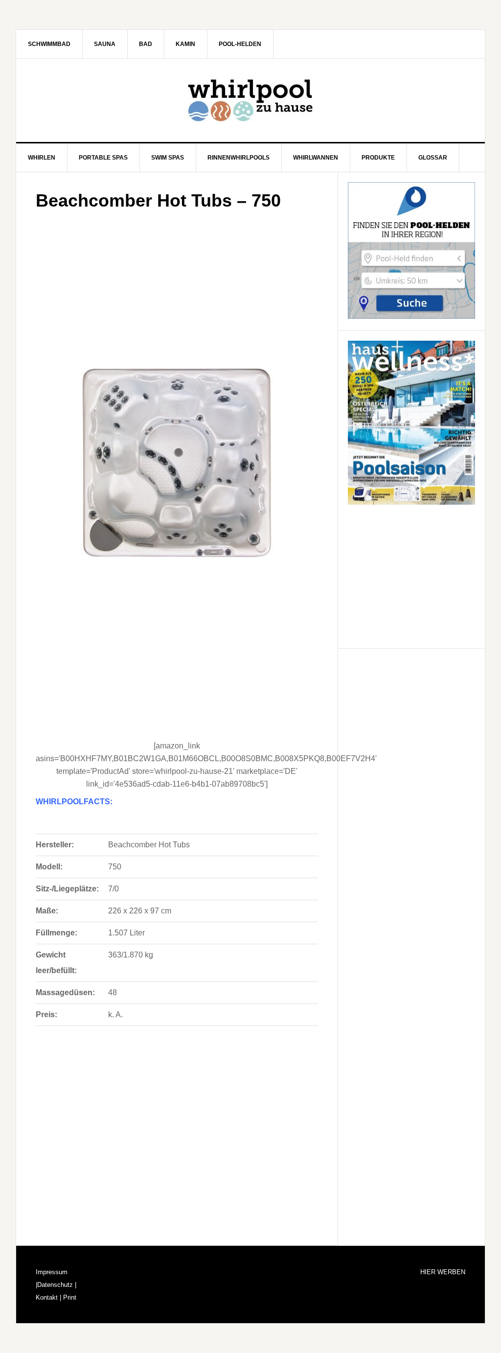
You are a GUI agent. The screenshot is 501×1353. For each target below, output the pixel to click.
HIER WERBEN (442, 1272)
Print (68, 1297)
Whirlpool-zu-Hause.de (250, 100)
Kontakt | (48, 1297)
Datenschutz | (56, 1284)
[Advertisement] (177, 285)
